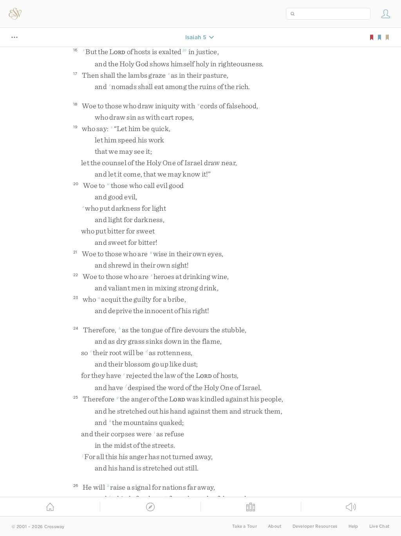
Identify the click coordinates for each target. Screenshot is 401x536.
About (274, 526)
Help (353, 526)
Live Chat (379, 526)
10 (184, 49)
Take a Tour (244, 526)
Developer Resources (315, 526)
